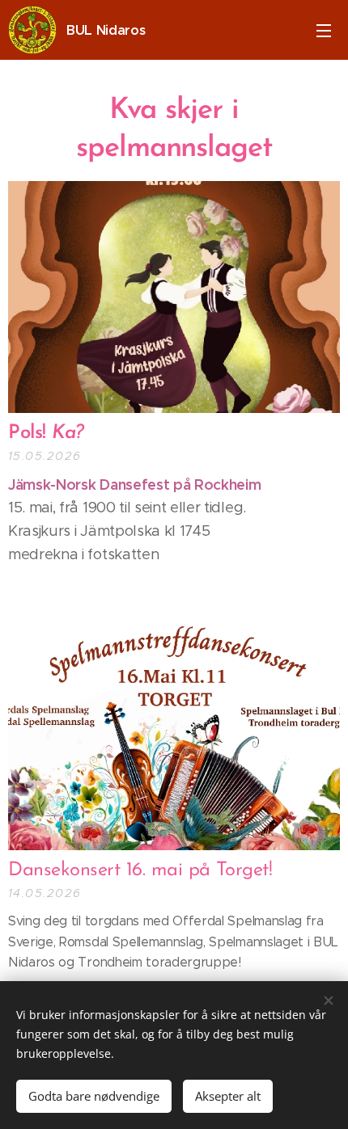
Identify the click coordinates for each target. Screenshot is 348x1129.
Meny (324, 30)
